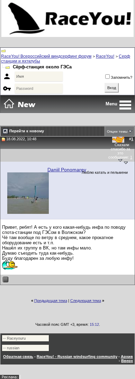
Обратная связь (18, 356)
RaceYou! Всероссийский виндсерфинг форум (46, 56)
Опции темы (117, 131)
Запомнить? (121, 77)
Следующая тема (85, 301)
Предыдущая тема (50, 301)
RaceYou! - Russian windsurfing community (77, 356)
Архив (127, 356)
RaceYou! (105, 56)
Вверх (127, 361)
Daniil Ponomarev (66, 169)
